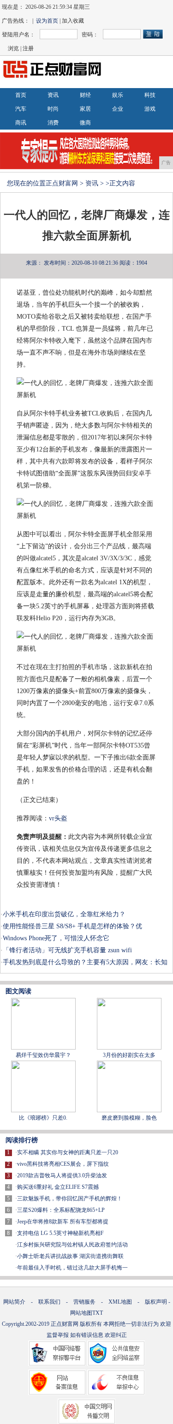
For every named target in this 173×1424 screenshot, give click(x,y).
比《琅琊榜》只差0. (43, 1118)
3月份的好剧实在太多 (129, 1055)
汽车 (20, 109)
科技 (149, 95)
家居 (85, 109)
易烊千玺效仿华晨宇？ (43, 1055)
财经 (85, 95)
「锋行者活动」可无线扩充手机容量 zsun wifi (67, 950)
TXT (97, 1313)
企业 (117, 109)
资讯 (53, 95)
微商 (85, 122)
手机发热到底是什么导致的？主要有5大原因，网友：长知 (85, 962)
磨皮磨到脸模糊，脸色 (129, 1118)
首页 (20, 95)
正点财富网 (62, 183)
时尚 (53, 109)
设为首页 (47, 21)
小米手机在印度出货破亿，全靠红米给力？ (64, 914)
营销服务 (84, 1302)
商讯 (20, 122)
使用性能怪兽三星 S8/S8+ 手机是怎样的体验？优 (72, 926)
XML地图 (120, 1302)
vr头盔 (58, 818)
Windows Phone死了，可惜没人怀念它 (56, 938)
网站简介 (14, 1302)
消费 (53, 122)
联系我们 (49, 1302)
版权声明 (156, 1302)
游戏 (149, 109)
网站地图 (81, 1313)
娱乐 (117, 95)
